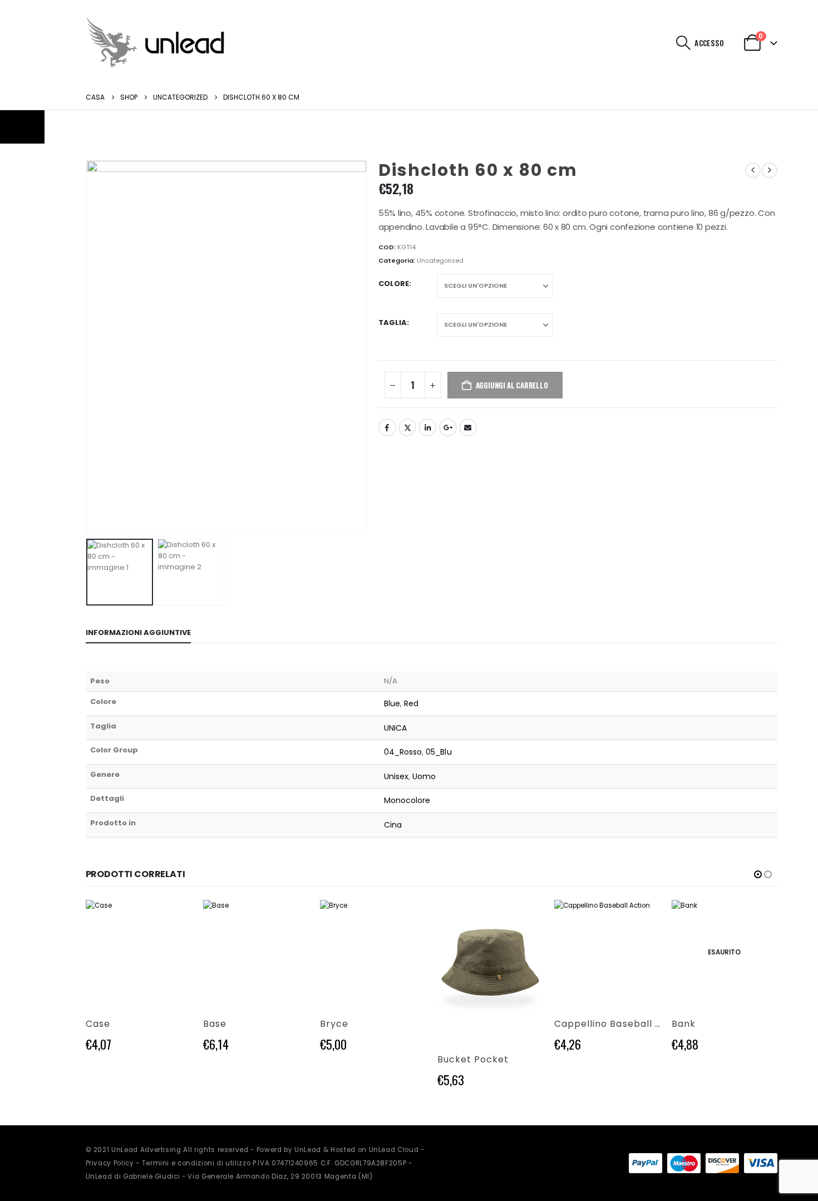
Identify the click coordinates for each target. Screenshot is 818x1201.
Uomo (424, 776)
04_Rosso (403, 751)
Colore (393, 283)
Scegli (174, 918)
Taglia (392, 322)
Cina (393, 824)
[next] (769, 170)
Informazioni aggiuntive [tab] (138, 632)
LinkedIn (427, 427)
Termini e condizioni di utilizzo (196, 1163)
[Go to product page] (139, 953)
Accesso (709, 42)
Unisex (396, 776)
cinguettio (407, 427)
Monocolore (407, 800)
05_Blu (438, 751)
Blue (392, 703)
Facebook (387, 427)
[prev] (753, 170)
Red (411, 703)
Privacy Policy (110, 1163)
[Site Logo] (155, 42)
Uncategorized (440, 260)
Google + (448, 427)
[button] (683, 43)
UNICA (395, 728)
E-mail (468, 427)
